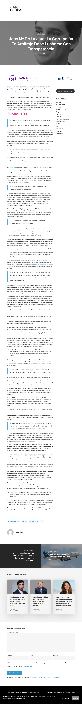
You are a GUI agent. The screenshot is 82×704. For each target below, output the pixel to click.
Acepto (75, 698)
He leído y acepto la (21, 666)
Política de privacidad (26, 666)
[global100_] (17, 116)
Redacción (29, 54)
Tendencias (59, 133)
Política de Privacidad (58, 692)
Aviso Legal (50, 692)
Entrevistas (41, 33)
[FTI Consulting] (65, 83)
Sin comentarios (53, 54)
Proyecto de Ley (12, 167)
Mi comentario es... (12, 632)
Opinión (58, 126)
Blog (57, 112)
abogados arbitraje (13, 521)
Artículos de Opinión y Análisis (65, 91)
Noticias (58, 124)
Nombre (9, 655)
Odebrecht (41, 105)
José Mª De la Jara (12, 86)
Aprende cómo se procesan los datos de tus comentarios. (44, 677)
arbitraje (24, 521)
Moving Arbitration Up (62, 119)
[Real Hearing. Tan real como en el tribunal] (23, 82)
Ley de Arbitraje (33, 521)
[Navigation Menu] (74, 10)
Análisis (58, 102)
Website (55, 655)
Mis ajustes (65, 698)
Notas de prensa (61, 121)
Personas (59, 131)
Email (32, 655)
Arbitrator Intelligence (24, 454)
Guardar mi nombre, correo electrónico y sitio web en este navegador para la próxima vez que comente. (38, 663)
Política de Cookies (70, 692)
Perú (42, 521)
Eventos (58, 116)
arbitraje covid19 (61, 104)
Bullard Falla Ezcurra (33, 86)
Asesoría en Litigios (61, 109)
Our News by (59, 128)
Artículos (59, 107)
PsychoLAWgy (42, 88)
